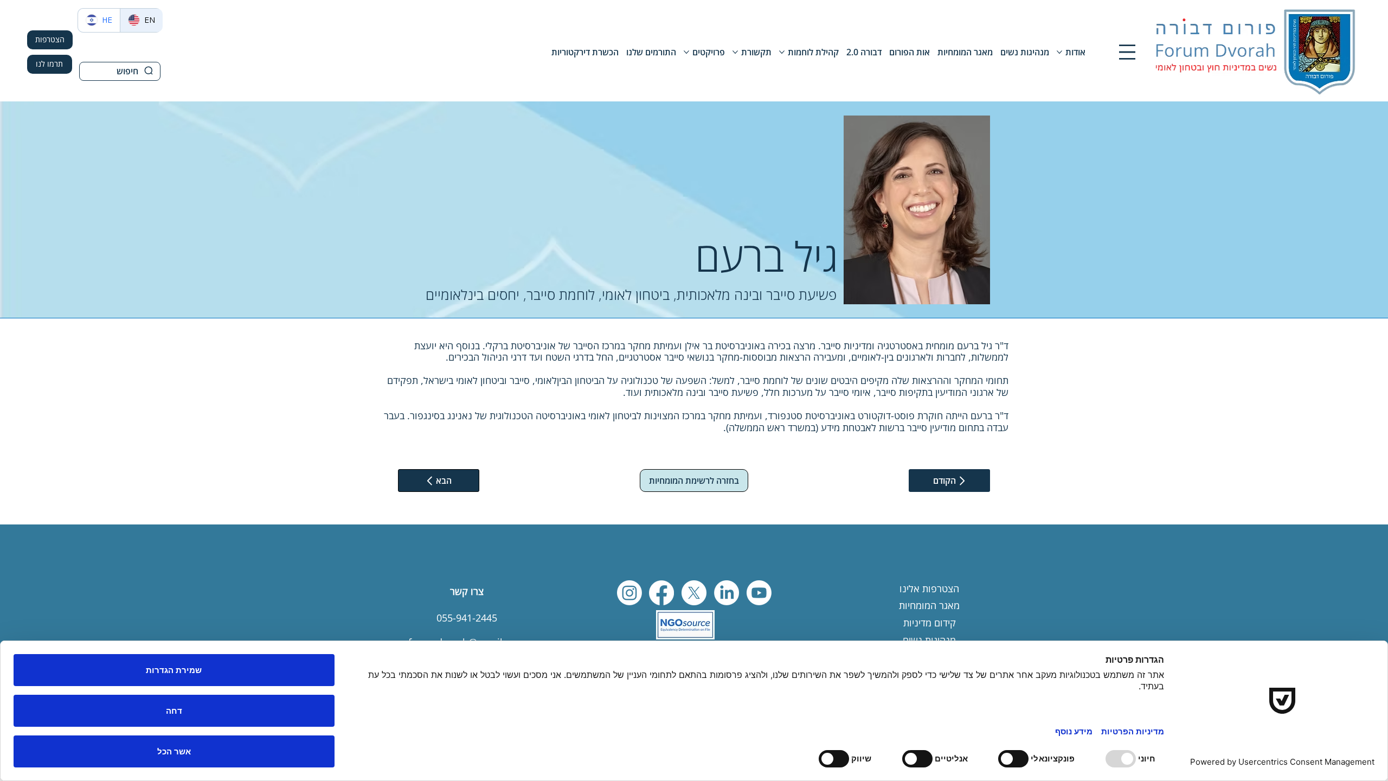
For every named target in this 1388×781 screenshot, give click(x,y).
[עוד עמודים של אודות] (1059, 52)
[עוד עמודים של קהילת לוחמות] (782, 52)
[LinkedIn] (726, 592)
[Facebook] (661, 592)
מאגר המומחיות (929, 605)
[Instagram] (629, 592)
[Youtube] (759, 592)
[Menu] (1127, 52)
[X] (694, 592)
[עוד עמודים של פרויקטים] (686, 52)
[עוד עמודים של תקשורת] (735, 52)
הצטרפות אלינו (929, 588)
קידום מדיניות (929, 622)
